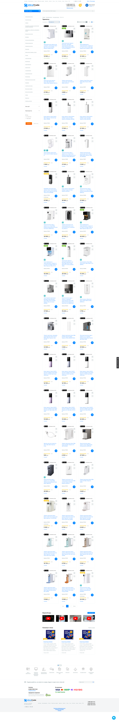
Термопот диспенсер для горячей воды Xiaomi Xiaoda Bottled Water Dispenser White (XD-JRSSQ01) (86, 154)
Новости (50, 1)
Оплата (35, 1)
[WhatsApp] (74, 1)
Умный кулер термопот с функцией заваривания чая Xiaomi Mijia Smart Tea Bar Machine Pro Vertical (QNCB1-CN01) (68, 263)
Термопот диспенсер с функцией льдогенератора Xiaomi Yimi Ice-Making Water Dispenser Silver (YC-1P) (50, 337)
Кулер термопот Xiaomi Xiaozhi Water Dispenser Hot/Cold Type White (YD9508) (50, 118)
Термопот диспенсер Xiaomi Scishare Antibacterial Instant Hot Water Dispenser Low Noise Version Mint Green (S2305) (50, 553)
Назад (63, 606)
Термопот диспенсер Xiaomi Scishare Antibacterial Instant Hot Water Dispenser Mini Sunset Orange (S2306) (68, 589)
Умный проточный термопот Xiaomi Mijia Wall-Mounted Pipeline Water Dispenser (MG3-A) (50, 82)
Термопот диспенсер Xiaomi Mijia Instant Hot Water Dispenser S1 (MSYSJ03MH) (68, 445)
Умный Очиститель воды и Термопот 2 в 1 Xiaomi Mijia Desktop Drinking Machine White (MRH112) (86, 190)
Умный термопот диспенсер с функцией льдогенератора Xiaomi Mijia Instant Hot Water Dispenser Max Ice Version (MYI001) (50, 300)
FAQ (69, 1)
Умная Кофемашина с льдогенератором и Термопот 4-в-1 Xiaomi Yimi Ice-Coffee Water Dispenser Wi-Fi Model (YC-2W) (86, 46)
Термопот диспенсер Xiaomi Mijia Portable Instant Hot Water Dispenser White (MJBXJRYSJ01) (68, 336)
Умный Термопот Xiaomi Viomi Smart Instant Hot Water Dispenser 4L (50, 154)
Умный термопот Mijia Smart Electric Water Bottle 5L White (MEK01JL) (85, 300)
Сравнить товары (83, 22)
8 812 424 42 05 (91, 703)
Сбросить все (36, 123)
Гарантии (46, 1)
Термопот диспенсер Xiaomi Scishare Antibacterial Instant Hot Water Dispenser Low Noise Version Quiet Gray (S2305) (68, 517)
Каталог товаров (28, 11)
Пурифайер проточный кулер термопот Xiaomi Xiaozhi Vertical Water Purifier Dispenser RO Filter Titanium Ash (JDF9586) (50, 190)
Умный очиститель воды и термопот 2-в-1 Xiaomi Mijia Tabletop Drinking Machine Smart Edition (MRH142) (50, 481)
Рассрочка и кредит (41, 1)
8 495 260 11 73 (71, 4)
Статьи (53, 1)
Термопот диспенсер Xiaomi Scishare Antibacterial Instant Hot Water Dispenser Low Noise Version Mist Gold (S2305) (86, 517)
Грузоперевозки (31, 1)
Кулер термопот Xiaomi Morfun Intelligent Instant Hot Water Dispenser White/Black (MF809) (68, 118)
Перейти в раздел (91, 627)
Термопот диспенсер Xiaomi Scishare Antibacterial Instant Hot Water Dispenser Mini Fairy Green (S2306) (68, 553)
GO (93, 682)
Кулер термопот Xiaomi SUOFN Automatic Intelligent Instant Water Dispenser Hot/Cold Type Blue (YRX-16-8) (68, 373)
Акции (63, 1)
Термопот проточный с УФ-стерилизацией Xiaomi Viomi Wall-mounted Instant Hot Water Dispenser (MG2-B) (68, 481)
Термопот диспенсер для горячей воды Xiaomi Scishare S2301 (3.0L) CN (68, 82)
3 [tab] (60, 665)
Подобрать (29, 123)
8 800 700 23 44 (71, 5)
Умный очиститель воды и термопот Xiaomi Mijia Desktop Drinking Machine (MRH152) (86, 445)
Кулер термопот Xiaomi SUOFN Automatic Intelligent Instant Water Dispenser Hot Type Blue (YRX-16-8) (68, 409)
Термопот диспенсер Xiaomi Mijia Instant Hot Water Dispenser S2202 (86, 481)
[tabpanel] (28, 671)
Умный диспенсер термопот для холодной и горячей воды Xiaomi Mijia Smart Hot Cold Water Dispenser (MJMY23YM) (50, 46)
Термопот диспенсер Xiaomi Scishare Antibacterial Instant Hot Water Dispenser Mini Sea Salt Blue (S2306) (50, 589)
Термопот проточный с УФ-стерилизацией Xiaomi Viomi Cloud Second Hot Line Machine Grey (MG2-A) (68, 226)
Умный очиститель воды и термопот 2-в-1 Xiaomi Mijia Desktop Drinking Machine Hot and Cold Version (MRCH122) (50, 226)
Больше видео (91, 612)
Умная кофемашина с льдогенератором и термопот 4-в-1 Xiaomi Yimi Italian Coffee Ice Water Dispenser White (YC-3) (50, 263)
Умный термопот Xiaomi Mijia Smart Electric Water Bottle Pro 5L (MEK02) (86, 263)
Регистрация (92, 1)
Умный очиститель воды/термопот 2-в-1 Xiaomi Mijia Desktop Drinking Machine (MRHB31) (85, 589)
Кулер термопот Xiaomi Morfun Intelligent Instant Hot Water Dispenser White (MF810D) (86, 118)
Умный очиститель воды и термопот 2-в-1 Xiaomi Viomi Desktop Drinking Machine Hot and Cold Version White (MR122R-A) (68, 154)
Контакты (59, 1)
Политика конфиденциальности (59, 708)
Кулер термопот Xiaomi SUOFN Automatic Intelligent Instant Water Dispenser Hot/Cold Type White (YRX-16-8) (86, 373)
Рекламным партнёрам (59, 709)
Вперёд (74, 606)
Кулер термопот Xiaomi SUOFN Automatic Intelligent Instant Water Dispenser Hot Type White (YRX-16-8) (86, 409)
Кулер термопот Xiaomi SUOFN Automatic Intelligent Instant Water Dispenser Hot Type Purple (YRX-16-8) (50, 409)
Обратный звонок (70, 8)
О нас (56, 1)
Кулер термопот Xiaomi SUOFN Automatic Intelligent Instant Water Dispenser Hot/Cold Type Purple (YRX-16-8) (50, 373)
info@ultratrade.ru (32, 690)
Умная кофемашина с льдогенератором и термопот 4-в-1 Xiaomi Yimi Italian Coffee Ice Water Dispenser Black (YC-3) (86, 226)
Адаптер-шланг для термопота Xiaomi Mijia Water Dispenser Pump (50, 445)
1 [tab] (58, 665)
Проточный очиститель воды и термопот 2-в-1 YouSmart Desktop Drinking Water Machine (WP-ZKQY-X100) (86, 337)
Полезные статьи (47, 628)
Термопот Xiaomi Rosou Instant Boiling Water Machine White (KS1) (86, 82)
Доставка (25, 1)
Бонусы (66, 1)
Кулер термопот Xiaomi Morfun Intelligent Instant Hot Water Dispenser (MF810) (68, 190)
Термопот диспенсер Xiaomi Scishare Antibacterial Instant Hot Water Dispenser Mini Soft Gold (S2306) (86, 553)
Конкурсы (59, 710)
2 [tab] (59, 665)
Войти (88, 1)
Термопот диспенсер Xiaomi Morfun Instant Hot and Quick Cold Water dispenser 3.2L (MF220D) (50, 517)
